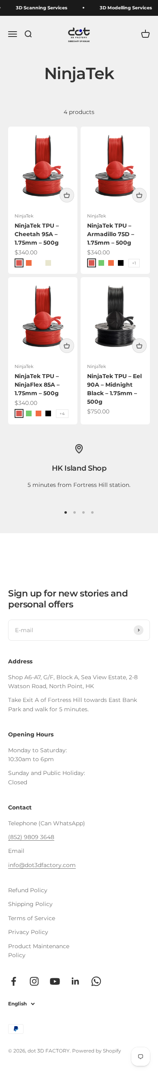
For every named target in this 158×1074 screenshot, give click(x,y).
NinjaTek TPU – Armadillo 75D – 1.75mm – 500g (110, 234)
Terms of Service (31, 918)
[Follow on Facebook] (13, 981)
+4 (62, 413)
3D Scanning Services (40, 8)
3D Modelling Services (124, 8)
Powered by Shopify (96, 1051)
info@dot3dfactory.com (42, 865)
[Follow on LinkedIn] (75, 981)
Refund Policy (27, 890)
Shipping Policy (30, 904)
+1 (134, 263)
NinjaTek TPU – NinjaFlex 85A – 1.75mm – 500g (37, 384)
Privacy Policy (28, 932)
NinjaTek (24, 216)
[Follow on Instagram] (34, 981)
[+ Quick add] (67, 195)
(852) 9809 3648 (31, 837)
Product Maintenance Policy (38, 951)
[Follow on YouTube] (54, 981)
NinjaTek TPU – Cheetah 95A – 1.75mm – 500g (37, 234)
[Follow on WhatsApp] (96, 981)
